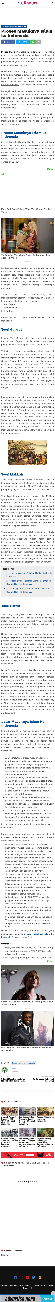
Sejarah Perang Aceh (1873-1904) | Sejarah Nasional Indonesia (9, 1142)
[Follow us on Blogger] (40, 1277)
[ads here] (27, 1298)
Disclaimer (25, 1285)
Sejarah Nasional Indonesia (23, 1063)
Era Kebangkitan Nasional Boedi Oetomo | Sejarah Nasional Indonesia (29, 590)
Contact (13, 1285)
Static (50, 1285)
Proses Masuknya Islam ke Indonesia (26, 33)
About (4, 1285)
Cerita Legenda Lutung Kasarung (43, 1080)
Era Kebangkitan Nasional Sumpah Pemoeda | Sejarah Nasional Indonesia (29, 582)
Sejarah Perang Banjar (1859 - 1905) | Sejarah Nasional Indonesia (8, 1121)
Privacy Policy (39, 1285)
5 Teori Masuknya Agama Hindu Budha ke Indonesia (29, 575)
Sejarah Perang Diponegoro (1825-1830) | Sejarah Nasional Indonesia (45, 1142)
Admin (14, 1068)
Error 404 (27, 1288)
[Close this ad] (53, 1293)
